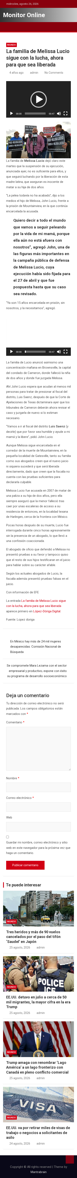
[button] (38, 99)
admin (34, 72)
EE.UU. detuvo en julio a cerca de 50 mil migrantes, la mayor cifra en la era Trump (38, 1002)
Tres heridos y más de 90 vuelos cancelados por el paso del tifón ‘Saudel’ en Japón (33, 937)
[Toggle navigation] (8, 27)
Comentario (15, 722)
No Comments (54, 72)
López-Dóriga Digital (46, 611)
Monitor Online (24, 15)
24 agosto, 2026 (19, 1143)
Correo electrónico (20, 798)
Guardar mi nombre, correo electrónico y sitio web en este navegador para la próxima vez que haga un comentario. (38, 848)
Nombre (12, 778)
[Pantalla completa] (65, 113)
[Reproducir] (11, 113)
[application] (38, 99)
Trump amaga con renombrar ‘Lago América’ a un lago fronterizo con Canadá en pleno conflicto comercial (37, 1067)
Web (9, 817)
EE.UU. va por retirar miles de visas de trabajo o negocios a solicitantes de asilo (38, 1133)
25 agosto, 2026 (19, 947)
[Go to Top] (70, 1159)
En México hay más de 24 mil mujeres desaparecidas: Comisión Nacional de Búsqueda (35, 647)
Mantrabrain (39, 1172)
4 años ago (16, 72)
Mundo (11, 45)
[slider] (35, 113)
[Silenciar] (59, 113)
